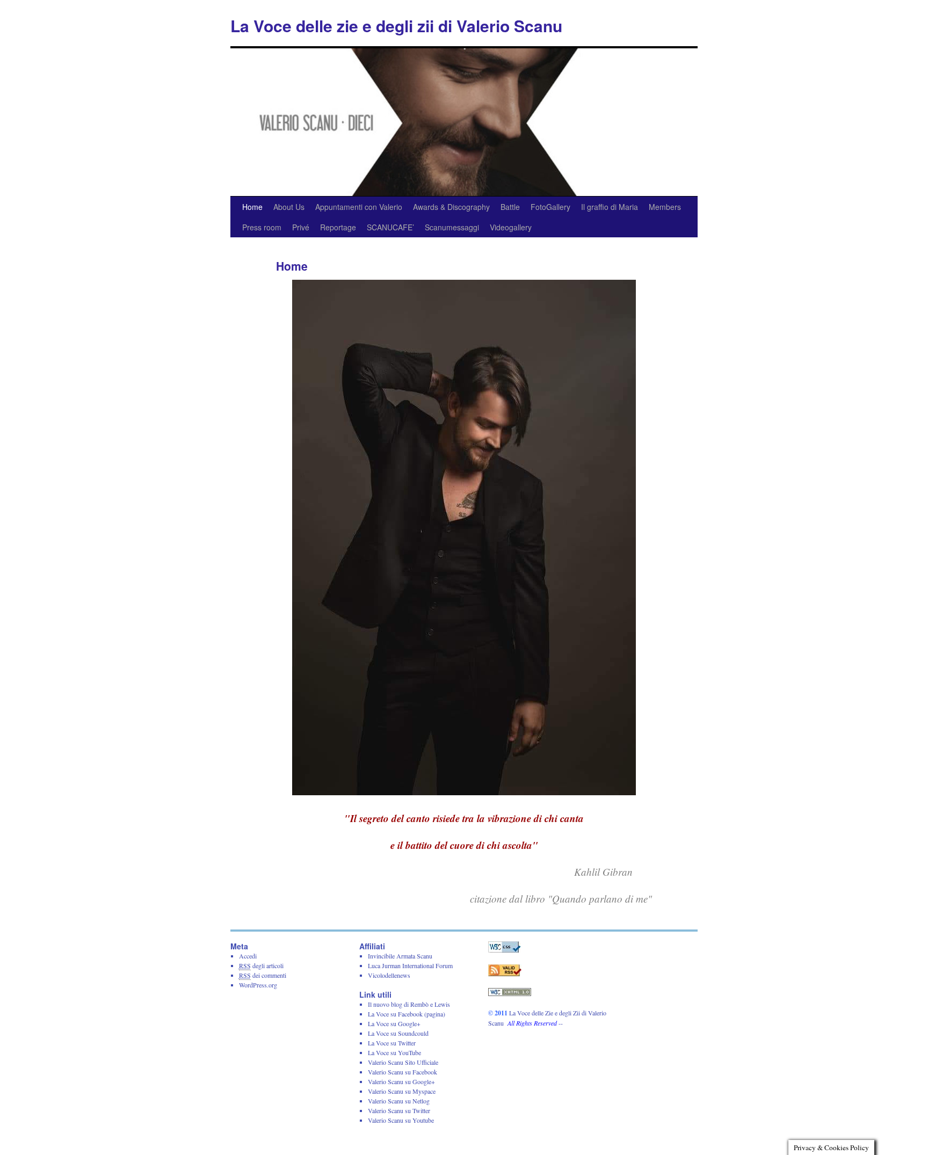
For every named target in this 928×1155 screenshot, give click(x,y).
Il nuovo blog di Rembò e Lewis (409, 1004)
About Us (289, 206)
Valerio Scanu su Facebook (402, 1071)
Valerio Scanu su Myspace (402, 1091)
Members (665, 206)
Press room (261, 227)
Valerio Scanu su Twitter (399, 1110)
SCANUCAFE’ (390, 227)
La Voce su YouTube (394, 1052)
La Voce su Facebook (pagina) (406, 1013)
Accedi (248, 955)
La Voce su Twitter (392, 1042)
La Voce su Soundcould (398, 1033)
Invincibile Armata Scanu (400, 955)
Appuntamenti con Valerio (358, 206)
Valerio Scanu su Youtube (401, 1120)
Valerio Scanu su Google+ (401, 1081)
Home (252, 206)
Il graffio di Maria (609, 206)
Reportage (338, 227)
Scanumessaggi (452, 227)
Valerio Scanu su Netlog (399, 1100)
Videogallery (511, 227)
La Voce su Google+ (394, 1023)
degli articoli (261, 965)
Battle (510, 206)
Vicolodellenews (389, 975)
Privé (300, 227)
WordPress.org (258, 984)
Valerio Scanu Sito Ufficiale (403, 1062)
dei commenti (262, 975)
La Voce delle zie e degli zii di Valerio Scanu (396, 25)
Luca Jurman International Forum (410, 965)
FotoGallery (550, 206)
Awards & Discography (451, 206)
